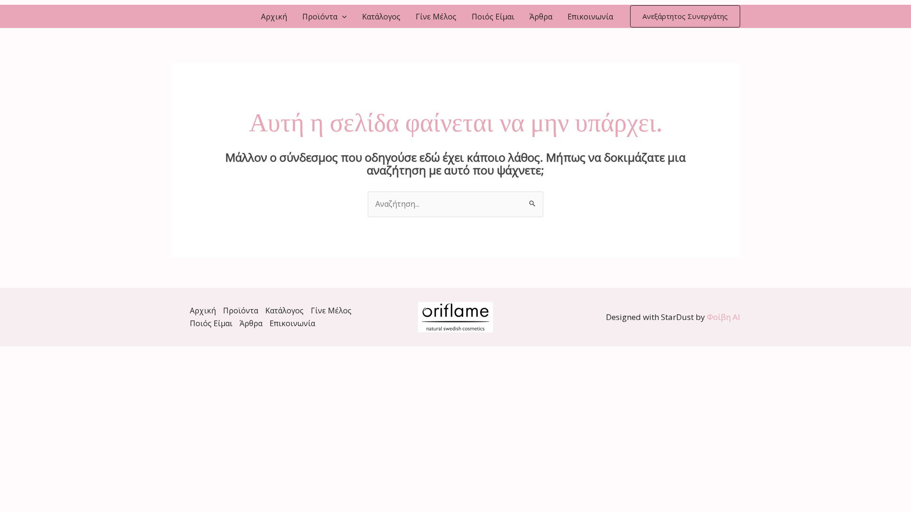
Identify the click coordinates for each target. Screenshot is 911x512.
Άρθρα (541, 16)
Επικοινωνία (590, 16)
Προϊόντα (319, 16)
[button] (342, 16)
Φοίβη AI (723, 316)
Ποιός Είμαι (493, 16)
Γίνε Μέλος (436, 16)
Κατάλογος (381, 16)
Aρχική (274, 16)
